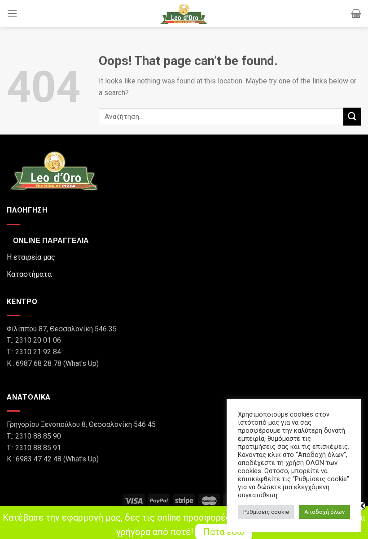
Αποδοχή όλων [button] (324, 512)
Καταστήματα (29, 274)
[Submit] (352, 116)
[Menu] (12, 13)
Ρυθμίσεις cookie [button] (266, 512)
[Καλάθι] (356, 13)
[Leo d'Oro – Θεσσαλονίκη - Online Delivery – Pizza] (184, 13)
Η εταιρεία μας (31, 257)
